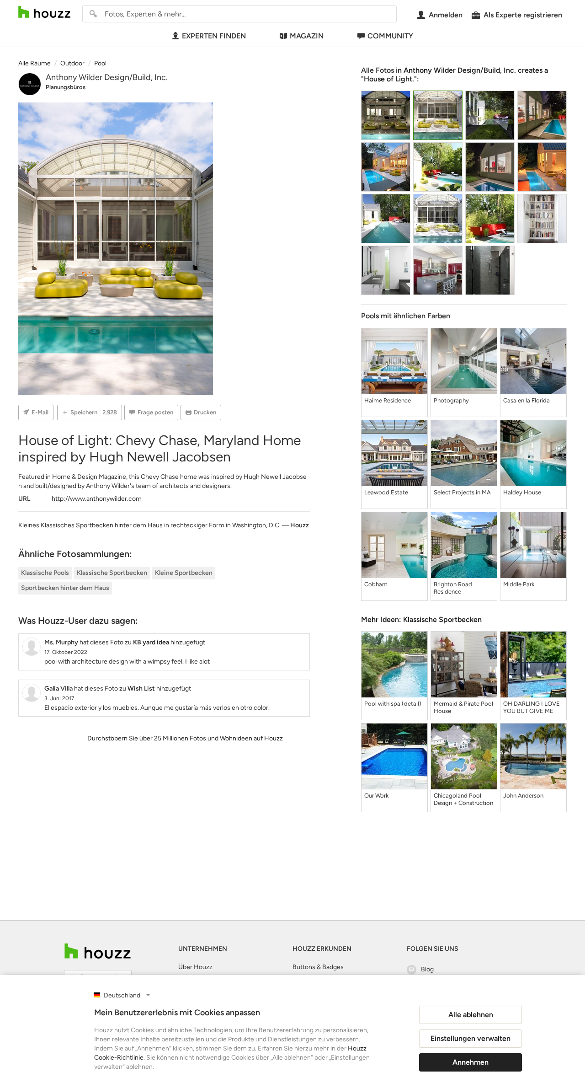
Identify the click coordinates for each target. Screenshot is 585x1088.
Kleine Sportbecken (184, 573)
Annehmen (470, 1062)
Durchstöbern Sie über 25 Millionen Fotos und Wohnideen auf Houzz (185, 738)
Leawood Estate (386, 492)
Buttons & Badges (318, 967)
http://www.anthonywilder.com (97, 499)
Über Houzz (195, 967)
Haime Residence (387, 400)
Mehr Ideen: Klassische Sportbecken (421, 619)
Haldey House (522, 492)
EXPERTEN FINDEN (214, 36)
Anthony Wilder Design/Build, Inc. (107, 77)
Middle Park (518, 584)
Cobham (376, 584)
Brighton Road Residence (453, 588)
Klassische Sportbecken (112, 573)
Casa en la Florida (526, 400)
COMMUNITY (390, 36)
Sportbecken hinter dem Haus (65, 588)
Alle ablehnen (470, 1014)
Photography (451, 400)
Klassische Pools (45, 573)
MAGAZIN (307, 36)
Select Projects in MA (462, 492)
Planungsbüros (65, 87)
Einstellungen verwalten (471, 1038)
